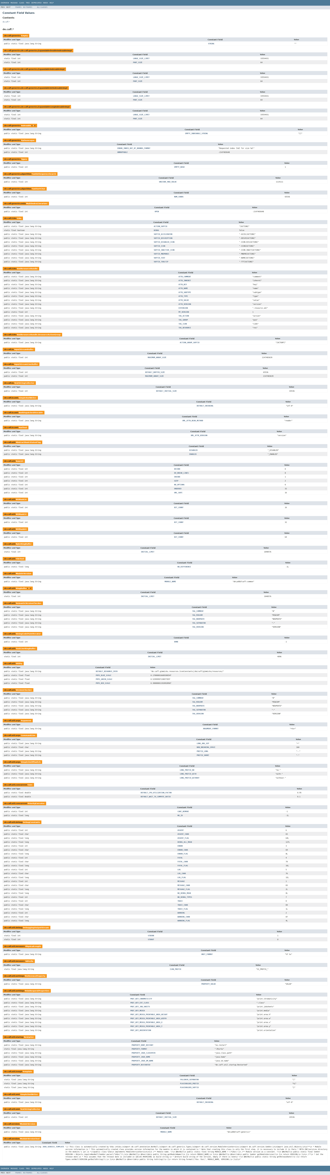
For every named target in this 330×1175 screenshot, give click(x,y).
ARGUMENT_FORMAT (210, 729)
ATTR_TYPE (183, 296)
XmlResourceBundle (27, 269)
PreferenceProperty (35, 976)
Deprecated (36, 3)
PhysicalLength (33, 946)
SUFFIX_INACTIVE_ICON (164, 250)
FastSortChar (38, 189)
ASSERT (181, 830)
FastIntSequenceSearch (44, 174)
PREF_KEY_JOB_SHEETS (140, 1007)
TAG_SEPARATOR (199, 623)
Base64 (19, 461)
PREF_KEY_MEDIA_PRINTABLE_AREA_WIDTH (148, 1018)
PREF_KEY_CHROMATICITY (141, 999)
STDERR (151, 936)
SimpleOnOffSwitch (31, 762)
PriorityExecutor (36, 803)
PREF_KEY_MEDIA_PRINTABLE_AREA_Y (146, 1026)
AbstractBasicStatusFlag (28, 442)
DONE (176, 642)
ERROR (180, 846)
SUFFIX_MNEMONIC (161, 254)
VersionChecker (24, 690)
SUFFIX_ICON (159, 246)
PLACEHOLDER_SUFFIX (189, 1087)
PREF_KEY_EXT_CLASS (139, 1003)
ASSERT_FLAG (183, 838)
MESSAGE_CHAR (184, 885)
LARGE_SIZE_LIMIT (141, 58)
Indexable (26, 126)
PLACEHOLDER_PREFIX (189, 1083)
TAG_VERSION (198, 627)
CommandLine (28, 735)
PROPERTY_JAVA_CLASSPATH (143, 1053)
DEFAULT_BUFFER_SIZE (155, 372)
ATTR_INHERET (185, 280)
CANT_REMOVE (183, 811)
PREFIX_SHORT (203, 755)
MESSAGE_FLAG (184, 889)
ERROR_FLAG (183, 854)
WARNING (181, 913)
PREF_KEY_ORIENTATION (140, 1030)
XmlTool (23, 427)
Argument (26, 721)
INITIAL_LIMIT (147, 552)
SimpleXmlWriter (27, 398)
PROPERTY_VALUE (208, 984)
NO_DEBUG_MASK (184, 893)
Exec (30, 785)
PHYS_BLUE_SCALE (103, 675)
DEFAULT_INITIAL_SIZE (166, 391)
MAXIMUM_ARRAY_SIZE (157, 357)
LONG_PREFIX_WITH (188, 774)
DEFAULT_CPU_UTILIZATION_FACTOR (156, 793)
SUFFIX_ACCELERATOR (163, 234)
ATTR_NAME (183, 288)
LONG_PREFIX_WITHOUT (189, 778)
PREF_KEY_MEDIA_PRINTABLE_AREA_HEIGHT (148, 1014)
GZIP (176, 481)
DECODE (177, 469)
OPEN (157, 211)
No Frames (27, 7)
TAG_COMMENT (198, 611)
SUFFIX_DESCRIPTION (163, 238)
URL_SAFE (178, 493)
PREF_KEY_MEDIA (137, 1011)
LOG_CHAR (182, 873)
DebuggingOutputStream (36, 928)
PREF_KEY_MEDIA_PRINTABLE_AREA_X (146, 1022)
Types (24, 159)
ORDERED (177, 489)
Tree (28, 3)
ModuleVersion (23, 574)
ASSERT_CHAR (183, 834)
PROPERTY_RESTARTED (141, 1065)
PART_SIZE (137, 62)
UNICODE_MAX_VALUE (168, 182)
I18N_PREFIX (175, 969)
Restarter (29, 1037)
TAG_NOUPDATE (198, 619)
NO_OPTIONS (179, 485)
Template (27, 1072)
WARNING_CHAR (184, 917)
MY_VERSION (184, 312)
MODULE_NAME (170, 581)
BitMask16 (21, 499)
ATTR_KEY (183, 284)
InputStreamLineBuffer (26, 364)
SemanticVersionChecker (28, 603)
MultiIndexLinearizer (36, 204)
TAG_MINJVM (197, 615)
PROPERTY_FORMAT (139, 1049)
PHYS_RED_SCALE (103, 683)
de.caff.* (6, 22)
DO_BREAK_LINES (181, 473)
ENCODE (177, 477)
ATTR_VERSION (185, 304)
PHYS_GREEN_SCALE (104, 679)
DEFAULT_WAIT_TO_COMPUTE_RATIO (156, 797)
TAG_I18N (183, 324)
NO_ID (180, 815)
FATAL (180, 858)
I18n (19, 218)
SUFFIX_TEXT (159, 258)
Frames (18, 7)
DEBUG (156, 230)
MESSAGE (181, 881)
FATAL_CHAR (183, 862)
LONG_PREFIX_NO (187, 770)
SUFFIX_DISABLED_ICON (164, 242)
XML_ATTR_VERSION (199, 435)
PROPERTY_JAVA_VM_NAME (142, 1061)
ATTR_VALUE (184, 300)
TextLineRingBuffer (26, 649)
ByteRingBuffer (24, 544)
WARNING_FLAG (184, 921)
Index (45, 3)
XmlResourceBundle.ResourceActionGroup (39, 335)
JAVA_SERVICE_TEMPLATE (53, 1147)
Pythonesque (28, 140)
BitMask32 (21, 514)
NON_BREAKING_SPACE (206, 747)
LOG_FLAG (182, 877)
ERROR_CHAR (183, 850)
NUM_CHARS (178, 197)
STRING (211, 44)
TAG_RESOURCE (185, 328)
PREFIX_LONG (202, 751)
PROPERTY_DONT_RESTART (142, 1045)
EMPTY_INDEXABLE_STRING (196, 133)
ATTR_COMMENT (185, 277)
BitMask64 (21, 529)
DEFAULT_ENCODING (205, 406)
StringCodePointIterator (28, 634)
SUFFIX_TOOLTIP (161, 262)
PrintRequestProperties (37, 991)
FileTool (20, 559)
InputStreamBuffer (24, 349)
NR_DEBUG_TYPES (185, 897)
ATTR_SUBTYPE (185, 292)
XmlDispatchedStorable (31, 413)
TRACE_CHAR (183, 905)
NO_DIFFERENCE (184, 567)
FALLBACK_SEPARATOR (189, 1080)
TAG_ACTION (184, 316)
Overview (5, 3)
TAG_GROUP (183, 320)
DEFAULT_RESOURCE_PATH (106, 671)
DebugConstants (31, 822)
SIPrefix (29, 961)
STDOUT (151, 939)
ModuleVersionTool (30, 1139)
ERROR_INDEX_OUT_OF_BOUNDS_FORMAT (133, 148)
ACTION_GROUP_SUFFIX (189, 342)
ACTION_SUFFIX (160, 226)
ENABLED (192, 454)
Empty (24, 36)
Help (51, 3)
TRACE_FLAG (183, 909)
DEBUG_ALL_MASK (185, 842)
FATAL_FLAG (183, 866)
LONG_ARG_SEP (203, 743)
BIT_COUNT (178, 507)
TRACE (180, 901)
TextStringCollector (24, 383)
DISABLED (193, 450)
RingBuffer (21, 588)
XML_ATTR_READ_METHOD (192, 421)
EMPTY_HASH (179, 167)
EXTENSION (183, 308)
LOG (179, 870)
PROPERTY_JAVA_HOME (141, 1057)
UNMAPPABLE (122, 152)
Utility (19, 663)
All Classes (42, 7)
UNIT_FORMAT (207, 954)
